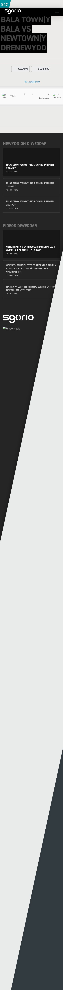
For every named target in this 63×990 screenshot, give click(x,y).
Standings (43, 69)
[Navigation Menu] (57, 11)
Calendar (23, 69)
